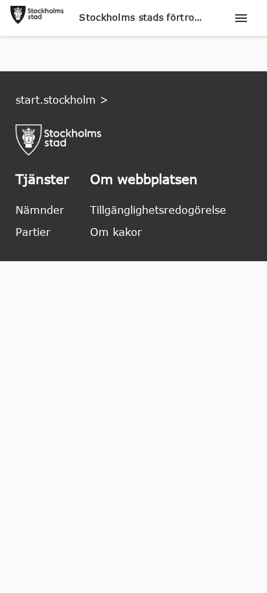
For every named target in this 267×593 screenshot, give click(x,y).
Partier (33, 232)
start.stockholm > (62, 100)
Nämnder (40, 210)
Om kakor (116, 232)
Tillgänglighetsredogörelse (158, 210)
